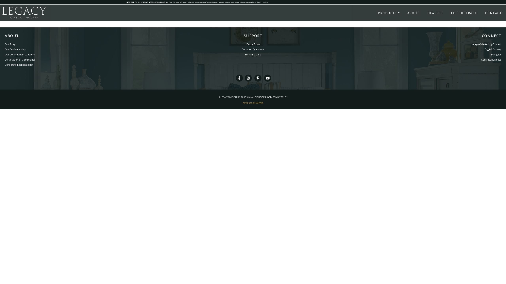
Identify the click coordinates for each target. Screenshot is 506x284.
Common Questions (253, 49)
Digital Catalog (493, 49)
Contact (493, 13)
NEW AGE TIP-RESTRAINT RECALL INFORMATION (147, 2)
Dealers (435, 13)
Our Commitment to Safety (20, 54)
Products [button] (387, 13)
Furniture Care (253, 54)
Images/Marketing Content (486, 44)
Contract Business (491, 59)
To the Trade (464, 13)
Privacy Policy (280, 97)
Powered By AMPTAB (253, 103)
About (413, 13)
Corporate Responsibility (19, 64)
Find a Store (253, 44)
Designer (496, 54)
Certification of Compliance (20, 59)
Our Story (10, 44)
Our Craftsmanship (15, 49)
